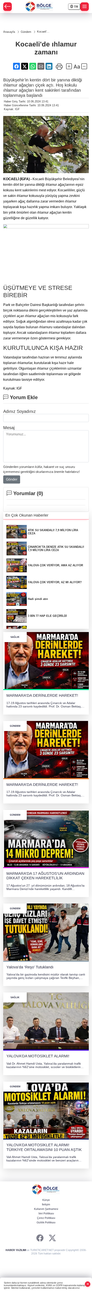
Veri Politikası (46, 1213)
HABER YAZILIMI (16, 1250)
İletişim (46, 1204)
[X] (52, 1238)
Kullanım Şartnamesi (46, 1209)
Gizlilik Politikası (46, 1222)
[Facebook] (40, 1238)
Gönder (11, 479)
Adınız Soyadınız (19, 411)
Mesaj (9, 427)
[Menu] (84, 6)
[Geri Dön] (7, 6)
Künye (46, 1200)
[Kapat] (87, 1284)
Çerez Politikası (46, 1218)
